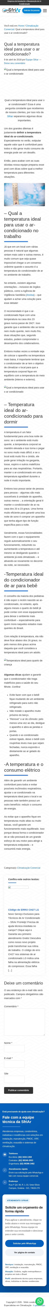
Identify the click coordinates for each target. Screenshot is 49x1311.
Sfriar (10, 116)
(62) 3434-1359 (25, 1157)
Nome (8, 1043)
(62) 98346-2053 (26, 1160)
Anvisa (30, 295)
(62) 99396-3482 (27, 1163)
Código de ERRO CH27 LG (23, 909)
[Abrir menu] (45, 10)
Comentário (11, 1006)
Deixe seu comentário (14, 63)
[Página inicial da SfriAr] (11, 10)
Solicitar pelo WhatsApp (24, 1243)
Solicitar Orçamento (31, 10)
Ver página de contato (24, 1252)
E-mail (8, 1058)
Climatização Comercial (28, 868)
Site (6, 1073)
